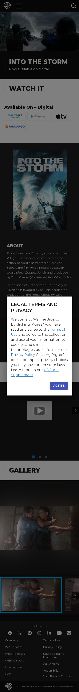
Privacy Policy (23, 355)
